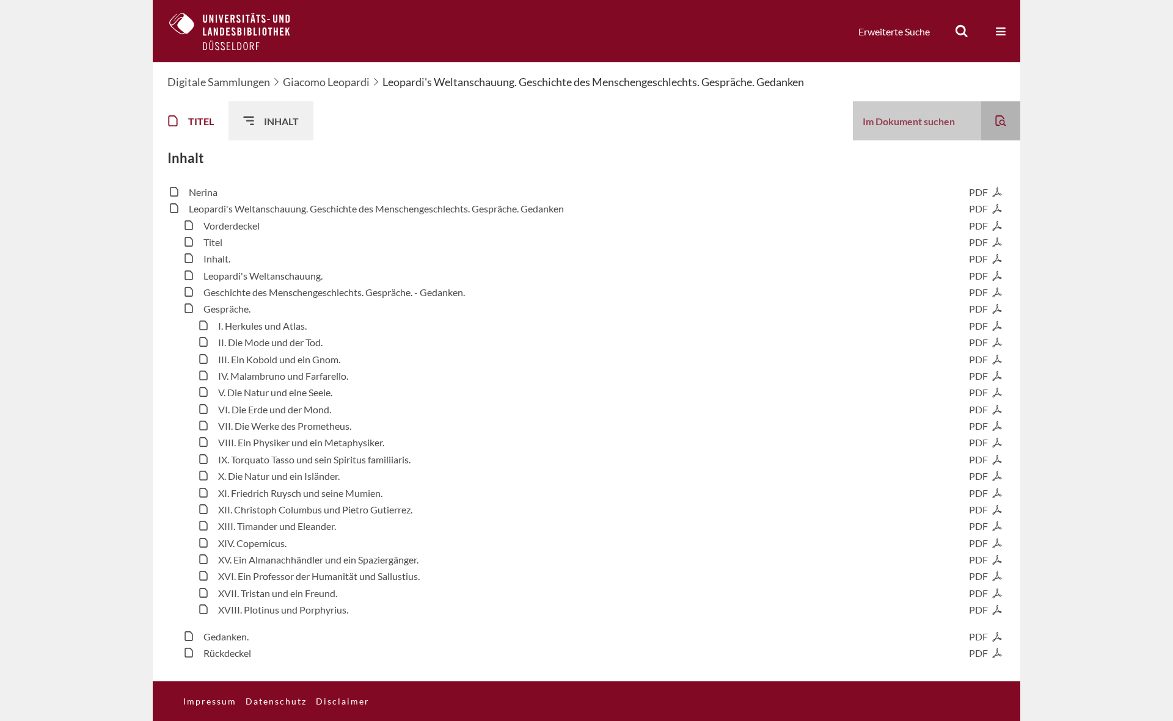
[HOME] (238, 31)
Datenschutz (276, 701)
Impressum (209, 701)
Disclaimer (343, 701)
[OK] (961, 31)
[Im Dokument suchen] (1000, 120)
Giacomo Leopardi (326, 82)
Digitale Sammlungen (218, 82)
